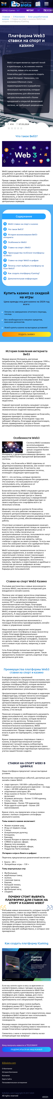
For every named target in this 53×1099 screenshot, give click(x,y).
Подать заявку (26, 334)
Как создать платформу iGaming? (23, 273)
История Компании (9, 1072)
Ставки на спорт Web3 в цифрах (23, 260)
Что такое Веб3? (15, 229)
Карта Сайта (7, 1079)
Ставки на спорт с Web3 (19, 247)
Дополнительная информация (22, 278)
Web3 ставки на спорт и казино (23, 224)
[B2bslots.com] (21, 3)
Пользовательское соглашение (14, 1082)
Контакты (6, 1075)
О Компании (7, 1068)
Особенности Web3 (17, 242)
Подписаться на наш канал (26, 1049)
